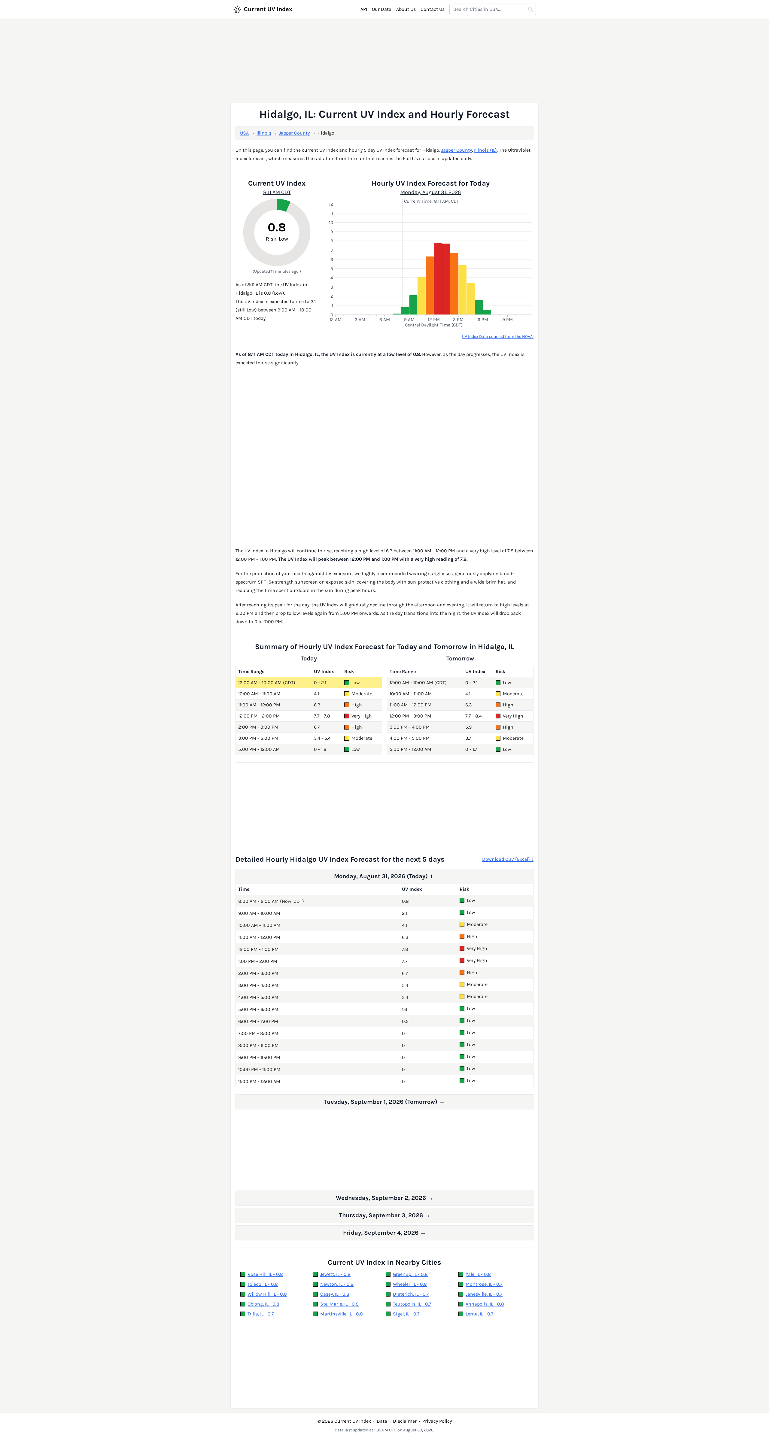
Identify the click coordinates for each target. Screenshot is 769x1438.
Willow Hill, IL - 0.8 (267, 1294)
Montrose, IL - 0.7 (484, 1284)
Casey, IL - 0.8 (334, 1294)
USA (244, 133)
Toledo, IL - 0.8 (263, 1284)
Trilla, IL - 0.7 (261, 1314)
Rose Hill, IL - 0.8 (265, 1274)
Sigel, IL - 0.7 (406, 1314)
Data (382, 1421)
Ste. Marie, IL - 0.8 (339, 1304)
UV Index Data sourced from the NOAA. (497, 336)
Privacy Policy (437, 1421)
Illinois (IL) (485, 150)
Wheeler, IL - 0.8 (410, 1284)
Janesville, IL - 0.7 (484, 1294)
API (363, 9)
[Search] (530, 9)
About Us (406, 9)
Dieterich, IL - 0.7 (411, 1294)
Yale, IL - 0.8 (478, 1274)
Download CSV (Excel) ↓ (507, 859)
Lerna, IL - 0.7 (480, 1314)
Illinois (264, 133)
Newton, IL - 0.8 (337, 1284)
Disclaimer (405, 1421)
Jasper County (294, 133)
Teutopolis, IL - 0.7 (412, 1304)
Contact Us (433, 9)
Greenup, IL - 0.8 (410, 1274)
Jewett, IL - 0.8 (335, 1274)
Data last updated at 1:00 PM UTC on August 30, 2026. (384, 1430)
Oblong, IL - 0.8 (263, 1304)
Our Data (381, 9)
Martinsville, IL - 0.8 (341, 1314)
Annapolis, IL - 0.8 (485, 1304)
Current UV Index (268, 9)
